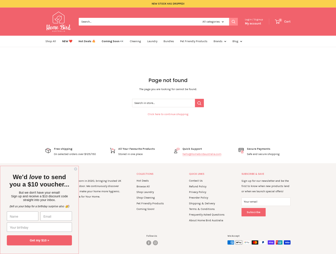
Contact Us (196, 180)
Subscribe (253, 212)
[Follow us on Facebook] (148, 242)
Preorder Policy (198, 197)
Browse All (143, 186)
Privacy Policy (197, 192)
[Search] (233, 22)
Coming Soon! (145, 209)
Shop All (51, 41)
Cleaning (135, 41)
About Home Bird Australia (206, 220)
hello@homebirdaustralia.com (202, 154)
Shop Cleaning (145, 197)
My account (253, 23)
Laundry (152, 41)
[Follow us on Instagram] (155, 242)
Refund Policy (197, 186)
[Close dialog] (75, 169)
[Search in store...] (199, 103)
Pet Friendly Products (193, 41)
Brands (218, 41)
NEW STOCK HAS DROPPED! (168, 3)
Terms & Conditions (202, 209)
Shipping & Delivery (202, 203)
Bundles (168, 41)
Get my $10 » (39, 240)
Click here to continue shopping (168, 114)
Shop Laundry (145, 192)
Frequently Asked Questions (207, 214)
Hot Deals (142, 180)
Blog (235, 41)
